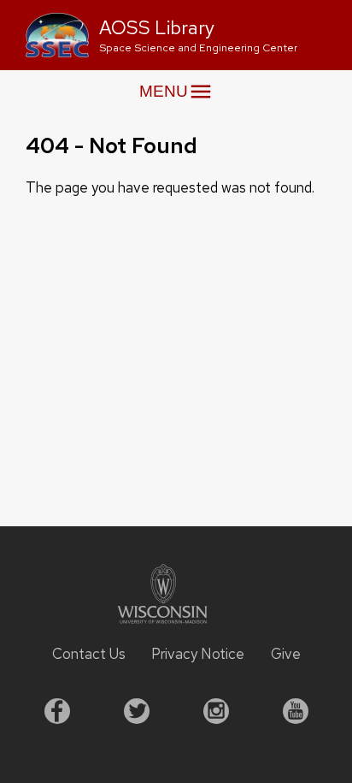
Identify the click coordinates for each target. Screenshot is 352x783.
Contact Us (89, 653)
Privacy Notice (197, 653)
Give (286, 653)
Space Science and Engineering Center (198, 47)
